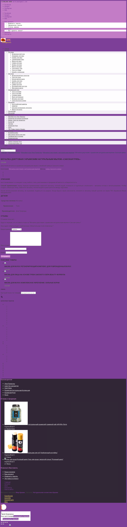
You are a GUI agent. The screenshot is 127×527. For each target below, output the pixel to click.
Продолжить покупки (21, 516)
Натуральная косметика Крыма (45, 492)
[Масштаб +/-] (7, 522)
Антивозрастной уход (18, 54)
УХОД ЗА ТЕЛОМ (10, 326)
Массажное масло (17, 88)
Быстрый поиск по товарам (11, 293)
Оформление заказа (15, 25)
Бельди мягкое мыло (18, 79)
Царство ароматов (11, 386)
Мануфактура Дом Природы (16, 117)
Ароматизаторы (13, 138)
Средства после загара (19, 101)
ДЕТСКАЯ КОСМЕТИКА (12, 365)
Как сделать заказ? (15, 30)
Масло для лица (17, 67)
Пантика (10, 124)
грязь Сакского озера (53, 169)
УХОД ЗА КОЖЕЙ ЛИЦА (12, 304)
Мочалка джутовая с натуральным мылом (58, 153)
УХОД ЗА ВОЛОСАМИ (12, 354)
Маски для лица (16, 61)
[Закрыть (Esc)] (1, 522)
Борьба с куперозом (18, 72)
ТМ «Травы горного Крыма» (16, 129)
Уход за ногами (16, 93)
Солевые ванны (16, 95)
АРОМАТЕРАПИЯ (10, 367)
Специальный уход (13, 90)
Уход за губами (16, 70)
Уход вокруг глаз (17, 68)
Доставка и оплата (11, 479)
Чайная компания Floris (15, 142)
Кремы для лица (17, 65)
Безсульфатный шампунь (19, 104)
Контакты (7, 34)
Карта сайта (8, 489)
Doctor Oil (11, 122)
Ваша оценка (6, 229)
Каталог (7, 484)
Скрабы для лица (17, 58)
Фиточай (7, 374)
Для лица (11, 52)
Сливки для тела (17, 84)
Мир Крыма (20, 492)
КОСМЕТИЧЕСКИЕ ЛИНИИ (14, 376)
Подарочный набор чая (15, 143)
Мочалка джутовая (17, 99)
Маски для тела (16, 83)
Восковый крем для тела (19, 86)
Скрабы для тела (17, 81)
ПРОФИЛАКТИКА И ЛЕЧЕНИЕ (15, 369)
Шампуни (14, 106)
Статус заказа (13, 27)
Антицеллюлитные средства (20, 75)
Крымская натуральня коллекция (18, 118)
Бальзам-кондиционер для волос (22, 108)
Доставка (7, 29)
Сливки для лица (17, 63)
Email (3, 252)
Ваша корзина (9, 472)
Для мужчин (12, 111)
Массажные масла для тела (16, 134)
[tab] (65, 172)
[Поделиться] (3, 522)
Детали (7, 174)
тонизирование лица (18, 59)
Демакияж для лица (18, 56)
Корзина (7, 32)
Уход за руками (16, 92)
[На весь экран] (5, 522)
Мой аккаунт (8, 22)
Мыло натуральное (17, 97)
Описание (8, 172)
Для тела (11, 74)
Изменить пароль (14, 23)
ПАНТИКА (8, 388)
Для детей (11, 113)
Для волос (11, 102)
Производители (14, 153)
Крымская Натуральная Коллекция (17, 390)
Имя (3, 249)
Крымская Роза (13, 126)
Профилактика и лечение (15, 136)
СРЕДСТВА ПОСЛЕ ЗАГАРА (13, 342)
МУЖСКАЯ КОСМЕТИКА (12, 363)
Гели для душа (16, 77)
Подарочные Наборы (12, 372)
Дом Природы (9, 384)
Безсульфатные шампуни (17, 356)
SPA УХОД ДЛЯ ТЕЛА (11, 344)
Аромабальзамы (13, 133)
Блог (5, 145)
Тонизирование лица (16, 311)
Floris (9, 127)
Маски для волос (17, 109)
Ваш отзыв (5, 245)
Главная (4, 153)
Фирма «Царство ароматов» (16, 120)
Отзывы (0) (8, 176)
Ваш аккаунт (9, 474)
